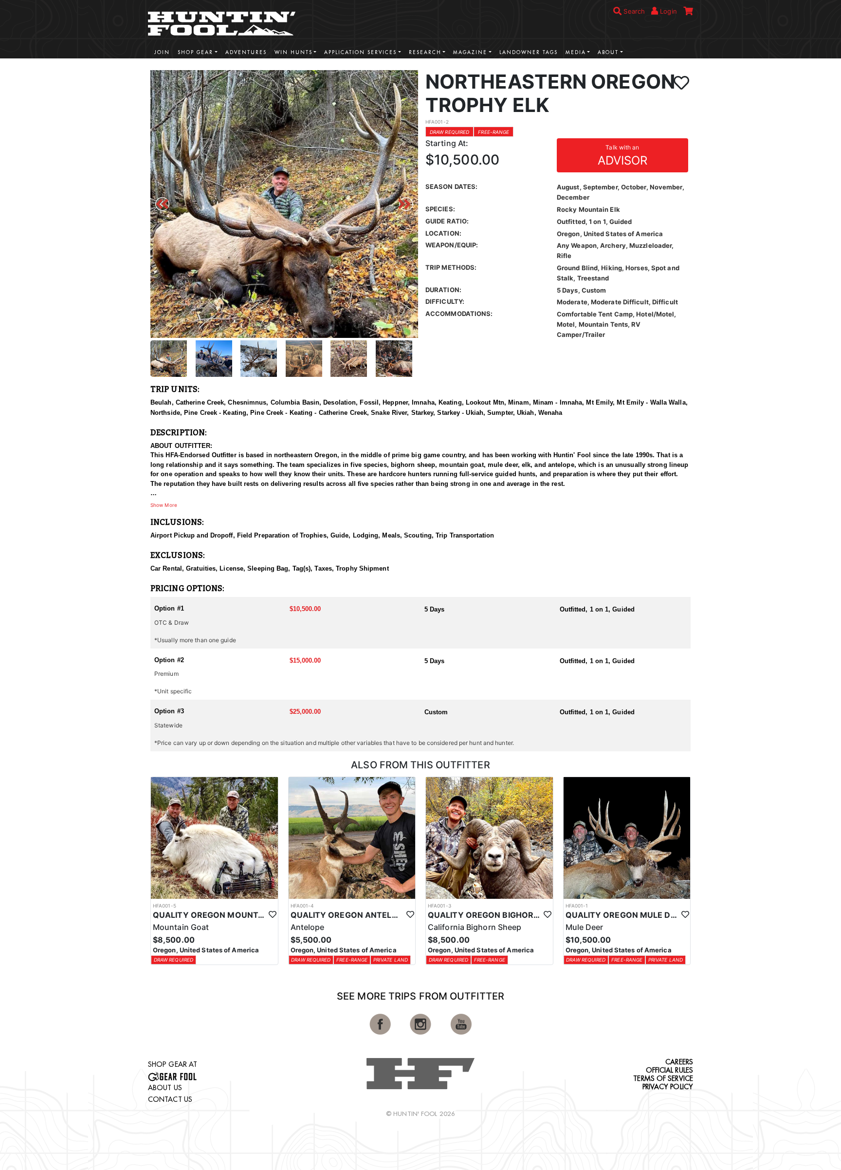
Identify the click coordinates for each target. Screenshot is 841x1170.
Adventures (246, 52)
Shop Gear (195, 52)
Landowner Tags (528, 52)
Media (576, 52)
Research (425, 52)
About (608, 52)
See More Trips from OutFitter (420, 996)
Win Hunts (293, 52)
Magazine (470, 52)
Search (633, 11)
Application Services (360, 52)
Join (162, 52)
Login (667, 11)
